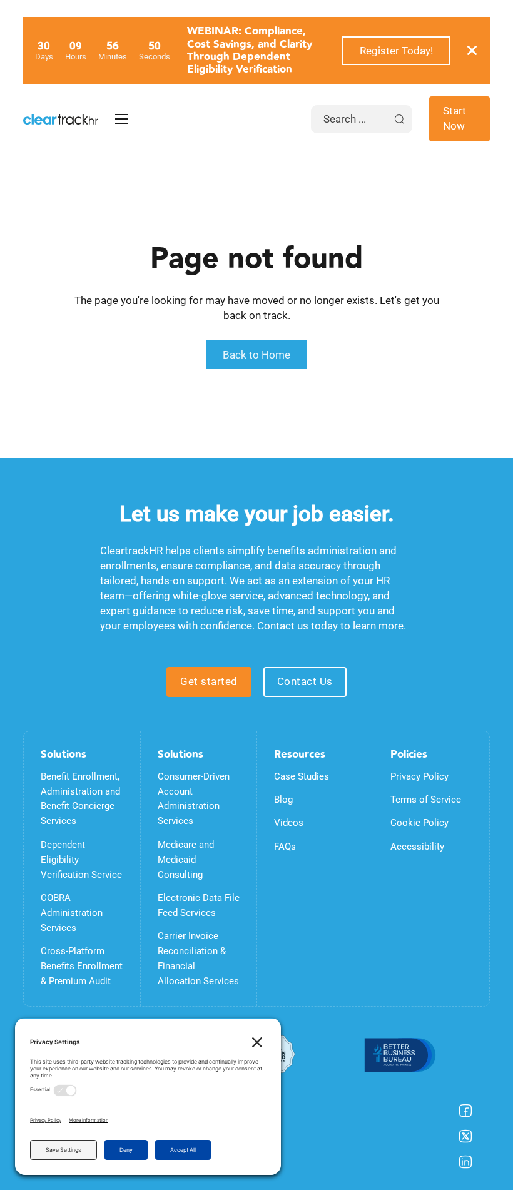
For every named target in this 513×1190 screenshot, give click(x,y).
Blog (283, 799)
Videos (288, 822)
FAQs (285, 846)
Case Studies (301, 776)
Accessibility (417, 846)
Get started (209, 681)
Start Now (454, 118)
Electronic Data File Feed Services (199, 905)
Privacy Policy (419, 776)
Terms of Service (425, 799)
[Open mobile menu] (121, 119)
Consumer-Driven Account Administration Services (194, 799)
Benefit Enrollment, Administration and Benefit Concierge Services (80, 799)
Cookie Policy (419, 822)
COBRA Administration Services (72, 912)
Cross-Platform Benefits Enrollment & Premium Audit (82, 966)
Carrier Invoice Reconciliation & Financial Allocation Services (198, 958)
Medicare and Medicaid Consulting (186, 859)
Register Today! (396, 50)
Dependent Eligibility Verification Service (81, 859)
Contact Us (305, 681)
